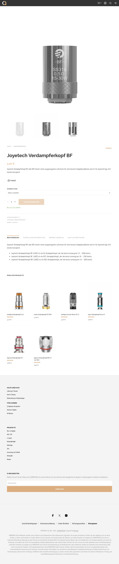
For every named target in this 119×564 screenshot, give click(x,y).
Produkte (11, 427)
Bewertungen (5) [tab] (56, 237)
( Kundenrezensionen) (109, 149)
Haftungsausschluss (78, 523)
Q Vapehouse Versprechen (13, 406)
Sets (8, 449)
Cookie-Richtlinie (63, 523)
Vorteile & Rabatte (12, 410)
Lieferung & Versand (12, 391)
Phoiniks (75, 531)
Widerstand (12, 189)
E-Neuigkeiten (13, 473)
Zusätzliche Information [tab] (34, 237)
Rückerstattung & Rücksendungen (16, 398)
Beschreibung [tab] (13, 237)
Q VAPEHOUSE (61, 531)
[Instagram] (66, 515)
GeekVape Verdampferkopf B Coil (15, 315)
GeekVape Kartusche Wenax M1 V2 (70, 315)
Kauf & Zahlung (11, 395)
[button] (99, 3)
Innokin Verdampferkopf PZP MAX (43, 315)
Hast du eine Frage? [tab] (76, 237)
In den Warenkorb (31, 202)
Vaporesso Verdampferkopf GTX (15, 358)
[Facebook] (52, 515)
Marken (9, 459)
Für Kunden (12, 403)
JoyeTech (15, 222)
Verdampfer (10, 456)
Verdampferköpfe (20, 146)
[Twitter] (59, 515)
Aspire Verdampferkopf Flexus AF (96, 315)
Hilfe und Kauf (13, 388)
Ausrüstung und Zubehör (13, 452)
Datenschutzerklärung (47, 523)
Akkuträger (10, 445)
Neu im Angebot (11, 431)
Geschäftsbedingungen (29, 523)
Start (9, 146)
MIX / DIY (9, 434)
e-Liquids (9, 438)
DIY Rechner (10, 413)
